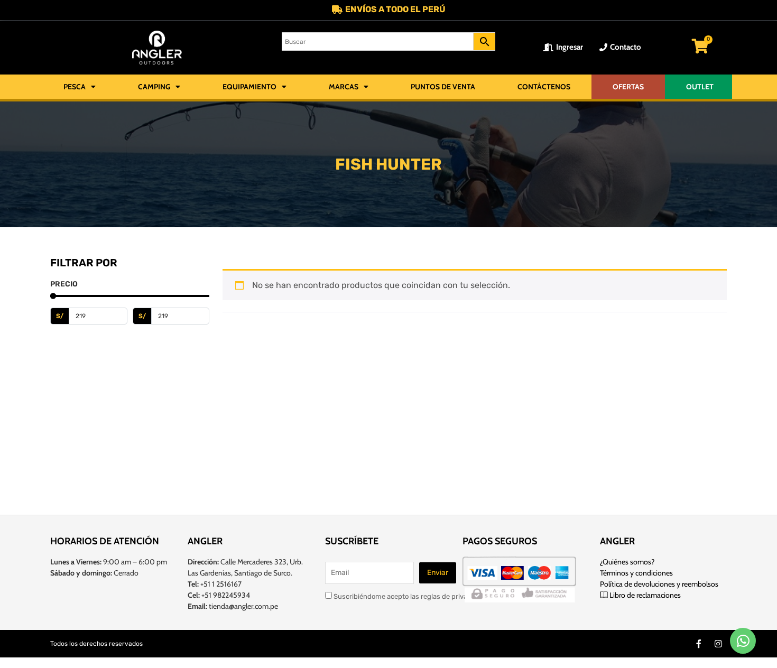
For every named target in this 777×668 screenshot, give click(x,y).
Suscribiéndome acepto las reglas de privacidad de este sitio (428, 596)
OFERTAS (628, 86)
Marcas (343, 86)
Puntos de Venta (443, 86)
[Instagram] (718, 643)
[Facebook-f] (698, 643)
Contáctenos (543, 86)
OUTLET (700, 86)
